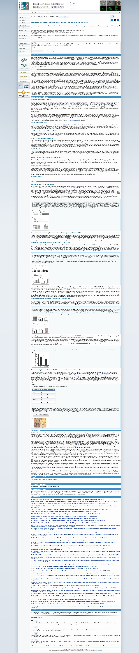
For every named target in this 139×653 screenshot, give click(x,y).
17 (78, 83)
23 (81, 88)
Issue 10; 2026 (22, 25)
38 (63, 442)
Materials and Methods (24, 61)
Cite (67, 17)
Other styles (40, 47)
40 (78, 444)
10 (34, 80)
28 (72, 107)
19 (48, 86)
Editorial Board (22, 38)
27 (116, 104)
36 (115, 439)
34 (101, 435)
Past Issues (21, 33)
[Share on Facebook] (112, 20)
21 (117, 87)
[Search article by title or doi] (27, 51)
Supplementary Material (23, 66)
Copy (34, 47)
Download (47, 51)
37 (111, 441)
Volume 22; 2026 (23, 30)
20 (62, 87)
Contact (48, 12)
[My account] (119, 12)
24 (68, 102)
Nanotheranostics (23, 81)
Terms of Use (99, 650)
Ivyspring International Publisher (73, 649)
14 (75, 83)
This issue (61, 17)
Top (24, 58)
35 (93, 436)
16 (60, 82)
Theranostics (23, 72)
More (47, 37)
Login (43, 12)
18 (104, 85)
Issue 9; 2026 (22, 28)
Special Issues (22, 48)
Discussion (23, 64)
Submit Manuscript (35, 12)
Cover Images (22, 40)
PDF (113, 16)
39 (118, 442)
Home (20, 12)
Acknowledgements (23, 67)
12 (58, 82)
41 (75, 446)
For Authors (26, 12)
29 (107, 235)
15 (76, 83)
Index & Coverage (23, 43)
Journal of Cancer (23, 78)
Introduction (24, 59)
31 (43, 435)
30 (109, 235)
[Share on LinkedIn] (118, 20)
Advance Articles (23, 35)
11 (110, 80)
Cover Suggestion (23, 46)
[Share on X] (115, 20)
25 (115, 104)
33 (100, 435)
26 (57, 114)
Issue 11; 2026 (22, 22)
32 (45, 435)
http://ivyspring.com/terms (94, 645)
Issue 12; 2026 (22, 20)
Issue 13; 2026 (22, 17)
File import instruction (55, 51)
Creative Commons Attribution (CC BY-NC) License (74, 645)
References (24, 69)
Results (24, 63)
